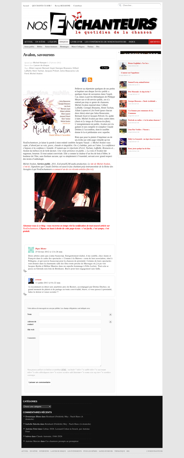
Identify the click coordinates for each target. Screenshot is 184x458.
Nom (29, 314)
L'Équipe (52, 41)
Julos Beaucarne (67, 71)
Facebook (84, 80)
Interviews (44, 451)
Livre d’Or (76, 41)
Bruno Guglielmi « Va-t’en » (138, 63)
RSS (90, 80)
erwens (38, 279)
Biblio (39, 46)
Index (132, 41)
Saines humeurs (51, 46)
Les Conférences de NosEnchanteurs (105, 41)
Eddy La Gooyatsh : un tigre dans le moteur (144, 139)
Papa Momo (40, 248)
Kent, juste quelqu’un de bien (139, 148)
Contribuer (77, 6)
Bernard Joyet (48, 68)
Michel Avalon (36, 73)
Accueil (26, 6)
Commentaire (31, 338)
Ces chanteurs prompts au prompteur (61, 441)
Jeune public (29, 46)
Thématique (119, 451)
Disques (64, 41)
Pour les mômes (90, 451)
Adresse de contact (31, 323)
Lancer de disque (41, 65)
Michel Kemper (40, 63)
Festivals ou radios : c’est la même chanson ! (144, 120)
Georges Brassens (63, 68)
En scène (40, 41)
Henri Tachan (38, 71)
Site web (30, 329)
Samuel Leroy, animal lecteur (138, 82)
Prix (97, 46)
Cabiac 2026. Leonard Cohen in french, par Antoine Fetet (57, 430)
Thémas (90, 46)
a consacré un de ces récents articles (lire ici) (72, 169)
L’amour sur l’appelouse (130, 72)
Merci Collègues (78, 46)
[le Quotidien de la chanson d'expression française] (92, 23)
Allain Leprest (35, 68)
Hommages (64, 46)
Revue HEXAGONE (62, 6)
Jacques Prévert (52, 71)
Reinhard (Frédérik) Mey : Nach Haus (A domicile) (54, 417)
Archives (155, 41)
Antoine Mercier (32, 441)
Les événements (75, 451)
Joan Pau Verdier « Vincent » (139, 129)
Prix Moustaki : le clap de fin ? (139, 91)
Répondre (25, 271)
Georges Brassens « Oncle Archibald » (142, 101)
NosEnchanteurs (154, 451)
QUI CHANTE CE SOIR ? (42, 6)
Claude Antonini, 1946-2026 (49, 436)
